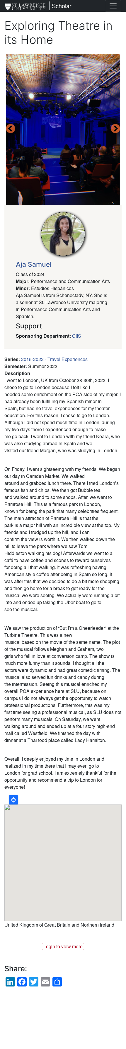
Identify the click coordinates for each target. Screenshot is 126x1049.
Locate (13, 799)
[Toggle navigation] (113, 6)
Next (115, 129)
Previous (10, 129)
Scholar (61, 5)
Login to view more (63, 946)
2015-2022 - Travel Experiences (54, 359)
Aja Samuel (34, 264)
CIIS (76, 335)
